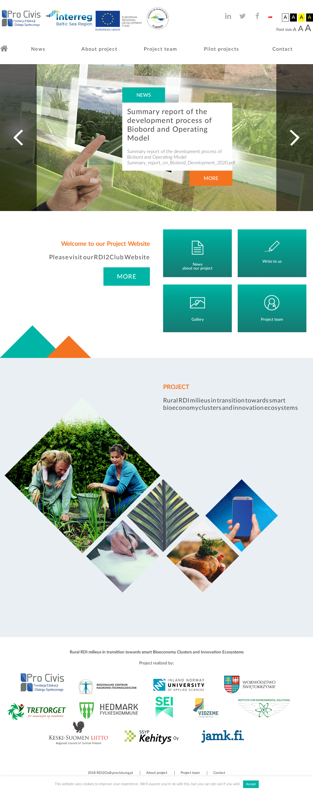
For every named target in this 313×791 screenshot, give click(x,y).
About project (99, 49)
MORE (211, 178)
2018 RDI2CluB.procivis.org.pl (110, 773)
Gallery (197, 319)
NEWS (143, 95)
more (126, 277)
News (38, 49)
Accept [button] (251, 784)
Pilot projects (221, 49)
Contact (282, 49)
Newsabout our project (197, 266)
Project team (160, 49)
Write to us (272, 261)
